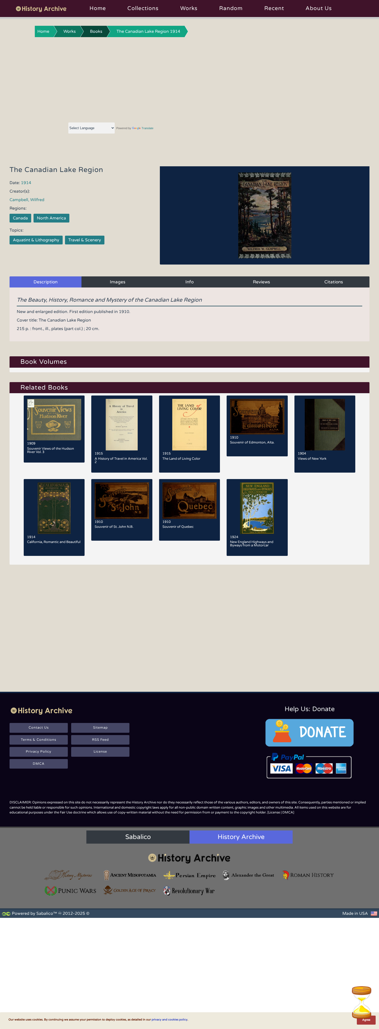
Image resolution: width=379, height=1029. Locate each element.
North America (51, 218)
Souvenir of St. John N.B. (114, 527)
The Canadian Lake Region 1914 (148, 31)
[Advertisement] (189, 79)
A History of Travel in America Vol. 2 (121, 460)
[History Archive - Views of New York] (325, 424)
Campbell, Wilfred (27, 199)
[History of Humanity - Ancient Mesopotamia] (130, 875)
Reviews (261, 282)
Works (188, 8)
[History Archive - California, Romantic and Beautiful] (54, 508)
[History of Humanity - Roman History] (308, 875)
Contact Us (39, 728)
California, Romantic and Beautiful (53, 542)
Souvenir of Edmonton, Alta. (252, 442)
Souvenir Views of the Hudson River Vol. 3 (50, 450)
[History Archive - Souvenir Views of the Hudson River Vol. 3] (54, 419)
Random (231, 8)
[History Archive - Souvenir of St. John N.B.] (122, 500)
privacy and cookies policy (169, 1019)
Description (45, 282)
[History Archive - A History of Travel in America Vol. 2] (122, 424)
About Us (319, 8)
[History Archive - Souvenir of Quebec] (189, 500)
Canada (20, 218)
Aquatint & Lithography (36, 240)
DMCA (39, 764)
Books (96, 31)
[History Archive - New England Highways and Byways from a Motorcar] (257, 508)
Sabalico (138, 837)
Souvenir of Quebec (178, 527)
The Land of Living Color (181, 459)
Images (117, 282)
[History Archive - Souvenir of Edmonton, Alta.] (257, 416)
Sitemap (100, 728)
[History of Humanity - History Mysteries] (70, 875)
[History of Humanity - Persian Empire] (189, 875)
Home (97, 8)
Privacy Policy (38, 752)
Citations (333, 282)
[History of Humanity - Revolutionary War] (189, 891)
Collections (143, 8)
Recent (274, 8)
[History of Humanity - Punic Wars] (70, 891)
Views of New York (312, 459)
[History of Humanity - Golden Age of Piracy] (130, 890)
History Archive (241, 837)
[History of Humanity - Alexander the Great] (248, 875)
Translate (147, 128)
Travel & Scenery (84, 240)
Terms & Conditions (38, 740)
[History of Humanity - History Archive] (189, 858)
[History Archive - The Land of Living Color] (189, 424)
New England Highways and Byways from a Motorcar (251, 543)
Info (189, 282)
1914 (26, 182)
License (100, 752)
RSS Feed (100, 740)
